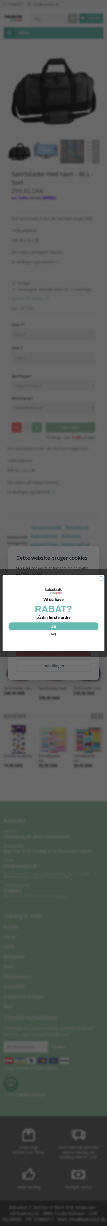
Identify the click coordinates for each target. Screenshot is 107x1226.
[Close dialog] (101, 578)
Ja (53, 626)
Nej (53, 634)
